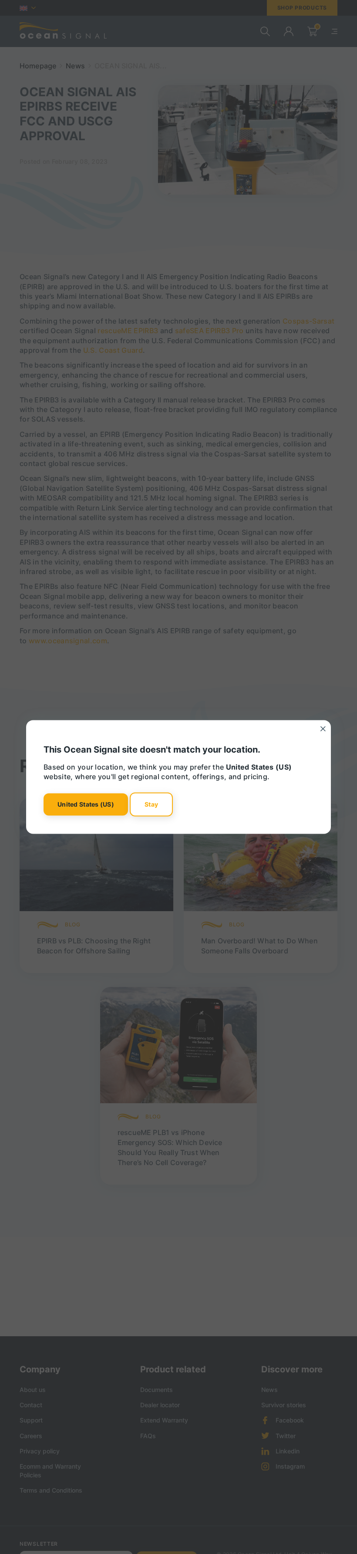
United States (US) (85, 804)
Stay (151, 804)
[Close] (323, 728)
